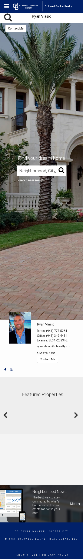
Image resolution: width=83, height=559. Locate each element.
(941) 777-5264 (56, 331)
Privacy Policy (55, 555)
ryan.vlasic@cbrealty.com (54, 346)
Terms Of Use (26, 555)
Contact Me (16, 28)
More (74, 503)
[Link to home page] (28, 6)
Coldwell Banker (30, 531)
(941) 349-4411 (56, 335)
